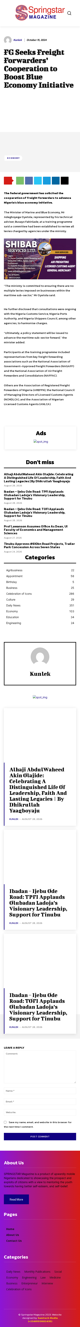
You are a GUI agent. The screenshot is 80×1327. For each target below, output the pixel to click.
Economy (13, 158)
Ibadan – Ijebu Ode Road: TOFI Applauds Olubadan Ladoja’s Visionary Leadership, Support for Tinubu (34, 512)
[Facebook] (29, 181)
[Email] (65, 181)
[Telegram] (47, 181)
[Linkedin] (56, 181)
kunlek (17, 40)
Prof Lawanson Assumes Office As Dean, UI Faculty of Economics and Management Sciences (35, 529)
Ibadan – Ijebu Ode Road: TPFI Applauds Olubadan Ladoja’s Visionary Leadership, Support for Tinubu (34, 495)
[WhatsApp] (20, 181)
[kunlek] (8, 40)
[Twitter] (38, 181)
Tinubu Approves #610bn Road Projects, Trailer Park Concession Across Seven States (39, 545)
